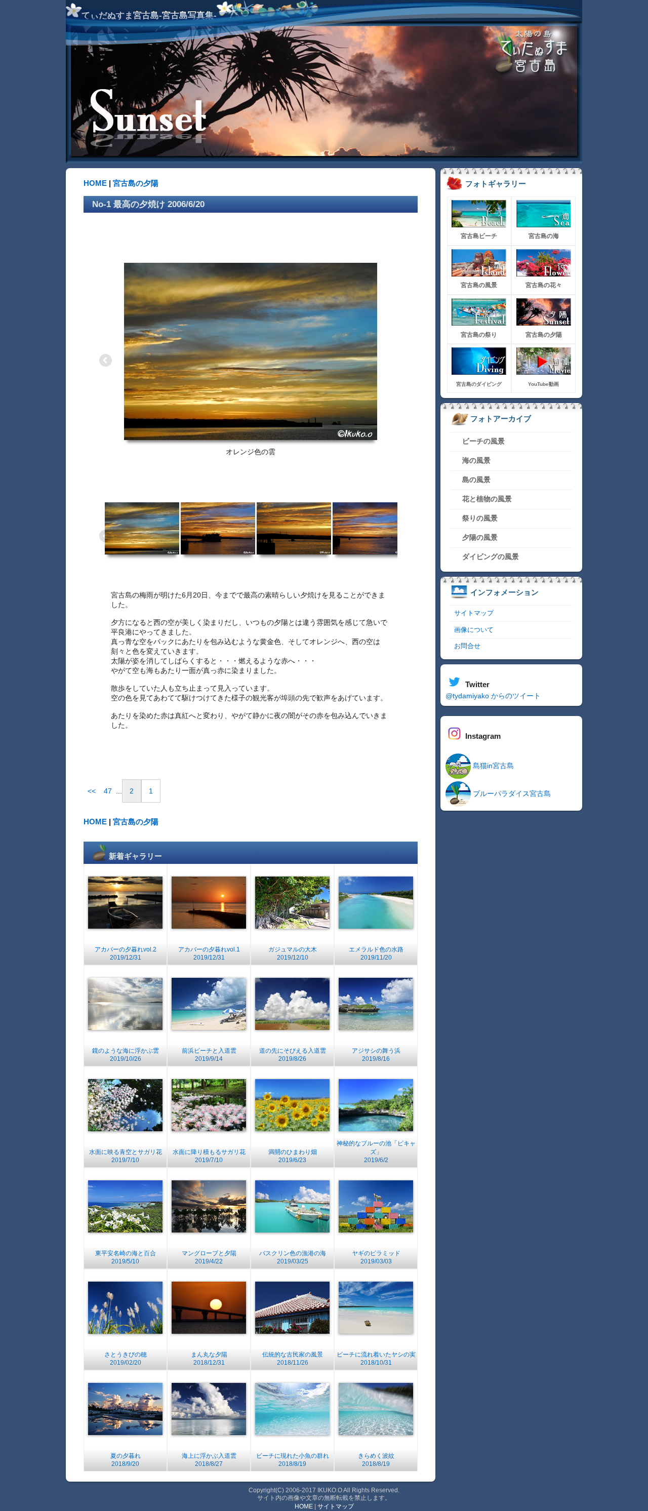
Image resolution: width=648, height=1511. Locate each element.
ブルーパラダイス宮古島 (511, 793)
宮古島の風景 (479, 285)
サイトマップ (474, 613)
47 (108, 791)
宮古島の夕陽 (135, 183)
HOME (95, 183)
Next (394, 361)
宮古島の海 (544, 236)
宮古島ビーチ (479, 236)
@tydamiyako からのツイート (493, 696)
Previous (106, 361)
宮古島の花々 (543, 285)
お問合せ (467, 646)
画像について (474, 629)
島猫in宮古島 (492, 766)
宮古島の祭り (479, 334)
